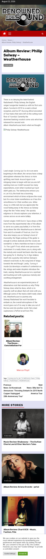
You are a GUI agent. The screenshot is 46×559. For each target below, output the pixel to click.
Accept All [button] (22, 553)
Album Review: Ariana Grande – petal (21, 487)
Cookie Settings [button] (9, 553)
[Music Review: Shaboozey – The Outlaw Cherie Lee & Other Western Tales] (23, 423)
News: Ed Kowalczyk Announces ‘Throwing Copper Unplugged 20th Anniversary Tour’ (13, 390)
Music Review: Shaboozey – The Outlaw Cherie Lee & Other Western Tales (22, 443)
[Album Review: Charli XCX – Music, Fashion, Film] (23, 511)
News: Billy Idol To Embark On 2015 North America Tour (32, 389)
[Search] (42, 33)
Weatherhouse (24, 381)
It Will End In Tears (28, 378)
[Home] (4, 33)
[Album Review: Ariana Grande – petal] (23, 468)
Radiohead (14, 381)
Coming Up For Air (14, 378)
